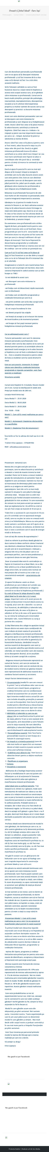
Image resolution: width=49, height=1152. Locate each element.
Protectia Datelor (14, 1149)
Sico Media (36, 1149)
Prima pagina (7, 15)
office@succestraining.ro (20, 447)
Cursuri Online (19, 15)
